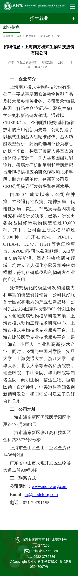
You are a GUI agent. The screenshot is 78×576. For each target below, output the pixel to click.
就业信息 (45, 36)
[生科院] (33, 6)
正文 (57, 36)
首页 (19, 36)
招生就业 (31, 36)
